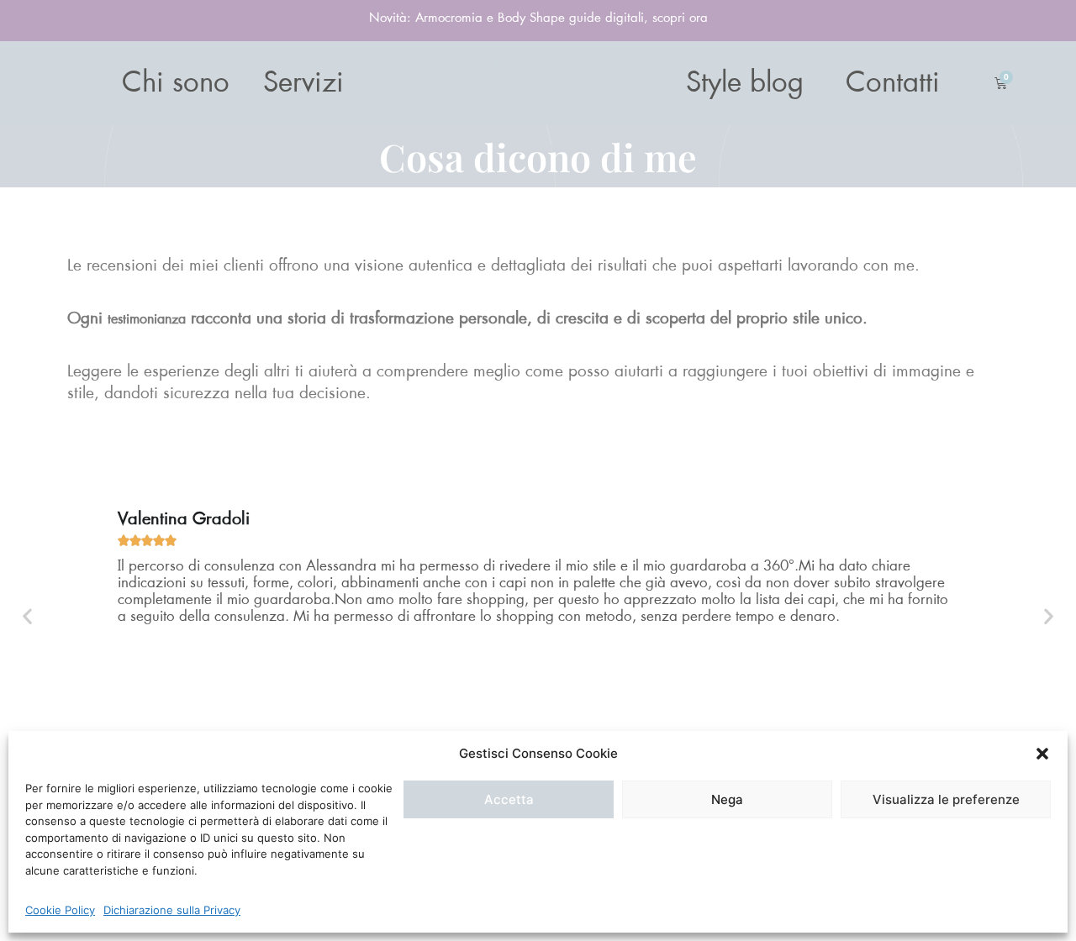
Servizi (303, 83)
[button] (1042, 753)
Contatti (893, 83)
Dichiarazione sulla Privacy (171, 910)
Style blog (745, 83)
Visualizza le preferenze (946, 799)
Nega (727, 799)
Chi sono (175, 83)
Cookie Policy (60, 910)
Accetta (509, 799)
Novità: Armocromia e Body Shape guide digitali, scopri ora (538, 18)
